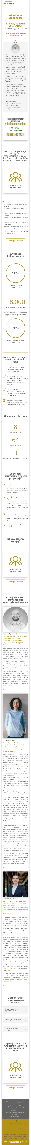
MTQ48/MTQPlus (7, 773)
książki (16, 958)
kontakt (17, 1104)
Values (19, 765)
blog (11, 1104)
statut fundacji (14, 1116)
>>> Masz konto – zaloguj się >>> (14, 1102)
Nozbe (9, 970)
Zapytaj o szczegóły (15, 240)
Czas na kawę (7, 982)
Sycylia (25, 979)
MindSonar (24, 767)
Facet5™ (11, 966)
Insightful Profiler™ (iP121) (10, 968)
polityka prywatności (14, 1106)
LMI (20, 658)
